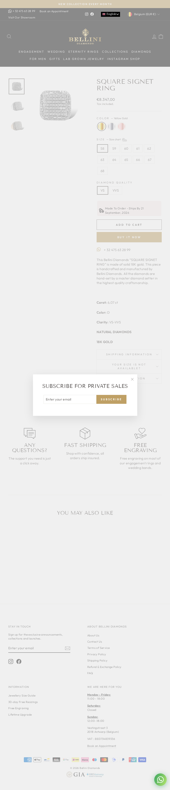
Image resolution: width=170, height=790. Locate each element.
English (111, 14)
